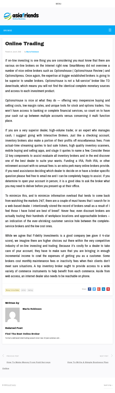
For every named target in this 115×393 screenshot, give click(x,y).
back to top (108, 385)
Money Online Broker (12, 290)
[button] (57, 4)
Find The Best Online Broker (22, 334)
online (23, 290)
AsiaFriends (11, 385)
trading (30, 290)
